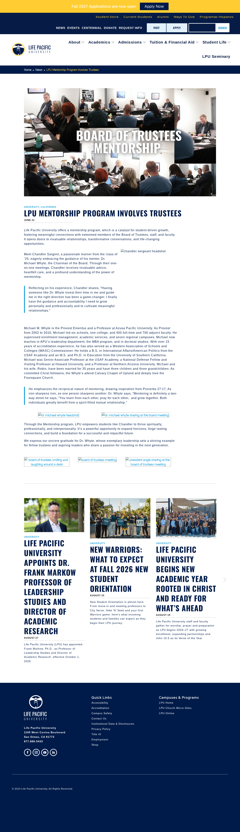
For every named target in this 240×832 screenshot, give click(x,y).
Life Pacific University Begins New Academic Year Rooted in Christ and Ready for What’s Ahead (186, 579)
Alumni (163, 17)
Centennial (92, 27)
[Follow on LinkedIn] (53, 752)
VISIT (156, 28)
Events (73, 27)
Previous (21, 580)
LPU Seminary (216, 56)
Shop (95, 744)
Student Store (107, 17)
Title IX (96, 734)
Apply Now (154, 6)
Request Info (130, 27)
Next (219, 580)
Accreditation (100, 707)
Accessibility (100, 702)
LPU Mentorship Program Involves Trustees (103, 213)
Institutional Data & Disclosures (113, 723)
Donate (110, 27)
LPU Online (166, 713)
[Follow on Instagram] (36, 752)
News (60, 27)
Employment (100, 739)
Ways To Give (184, 17)
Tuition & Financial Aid (172, 42)
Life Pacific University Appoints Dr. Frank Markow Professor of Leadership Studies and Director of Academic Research (50, 586)
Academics (99, 42)
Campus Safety (102, 713)
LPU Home (166, 702)
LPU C (175, 707)
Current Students (138, 17)
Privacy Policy (101, 728)
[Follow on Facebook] (27, 752)
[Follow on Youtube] (44, 752)
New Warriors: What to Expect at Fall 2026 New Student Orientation (119, 569)
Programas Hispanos (217, 17)
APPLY (177, 28)
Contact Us (99, 718)
